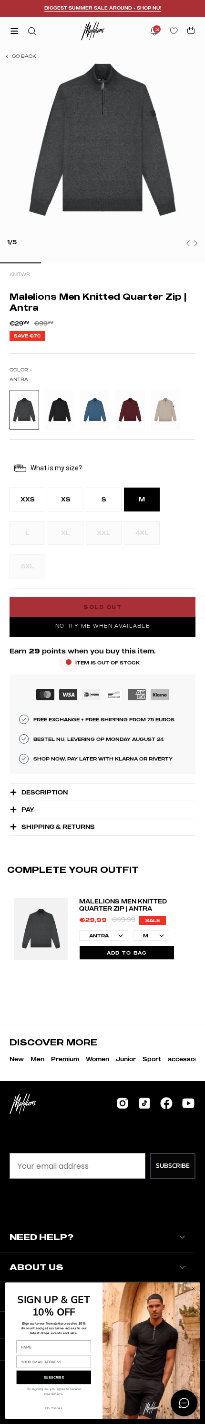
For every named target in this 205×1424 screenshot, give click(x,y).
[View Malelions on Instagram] (122, 1103)
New (17, 1059)
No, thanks (53, 1408)
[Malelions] (93, 31)
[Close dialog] (193, 1288)
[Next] (195, 243)
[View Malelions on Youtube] (188, 1103)
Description (44, 792)
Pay (27, 809)
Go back (24, 56)
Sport (152, 1059)
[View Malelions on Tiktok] (144, 1103)
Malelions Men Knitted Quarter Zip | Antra (123, 905)
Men (37, 1059)
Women (97, 1059)
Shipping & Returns (58, 826)
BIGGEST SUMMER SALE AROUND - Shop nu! (102, 8)
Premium (65, 1059)
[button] (31, 31)
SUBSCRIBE (173, 1166)
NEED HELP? (41, 1237)
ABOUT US (36, 1267)
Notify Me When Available (102, 626)
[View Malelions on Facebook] (166, 1103)
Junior (126, 1059)
